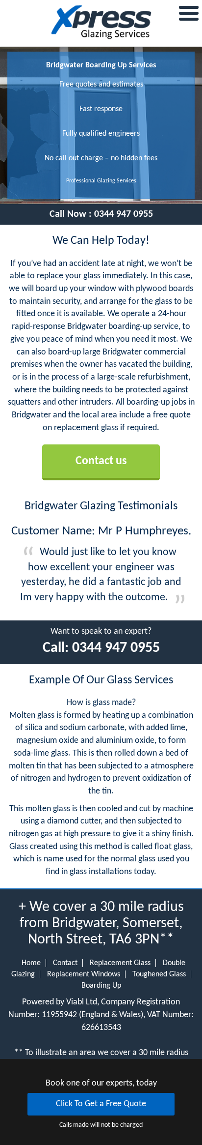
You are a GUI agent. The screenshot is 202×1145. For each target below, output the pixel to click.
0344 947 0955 (123, 214)
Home (31, 963)
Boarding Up (101, 986)
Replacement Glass (120, 963)
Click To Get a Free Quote (101, 1104)
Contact (65, 963)
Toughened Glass (159, 974)
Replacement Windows (83, 974)
